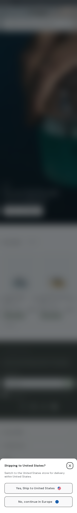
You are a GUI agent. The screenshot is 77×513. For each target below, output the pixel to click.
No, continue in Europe (35, 502)
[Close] (70, 465)
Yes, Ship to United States (35, 488)
